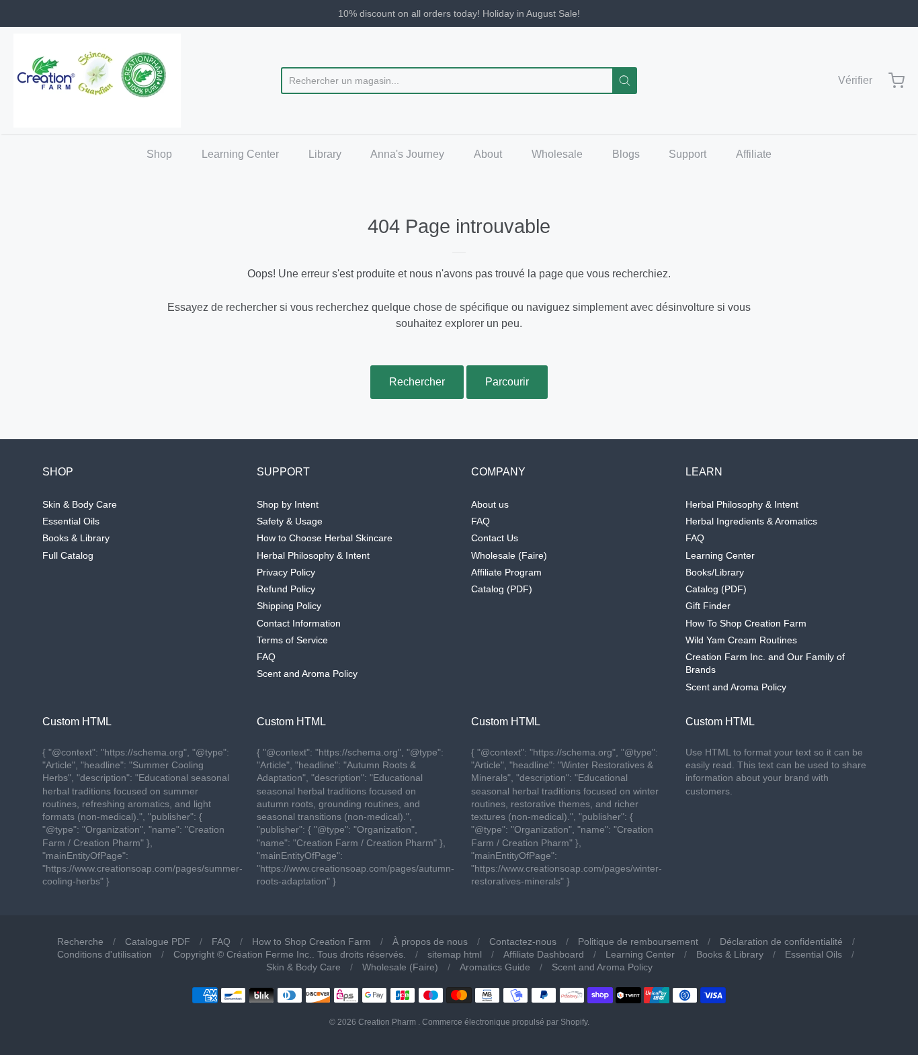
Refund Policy (286, 589)
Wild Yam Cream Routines (741, 640)
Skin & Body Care (79, 504)
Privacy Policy (286, 572)
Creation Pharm (387, 1022)
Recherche (80, 941)
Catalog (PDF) (501, 589)
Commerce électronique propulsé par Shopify (504, 1022)
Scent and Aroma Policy (307, 673)
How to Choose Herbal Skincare (324, 538)
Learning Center (240, 154)
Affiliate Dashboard (543, 954)
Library (324, 154)
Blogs (626, 154)
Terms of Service (292, 640)
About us (490, 504)
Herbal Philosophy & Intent (313, 555)
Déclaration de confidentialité (781, 941)
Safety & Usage (290, 521)
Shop (159, 154)
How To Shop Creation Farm (745, 623)
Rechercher (417, 381)
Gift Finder (708, 605)
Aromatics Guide (495, 967)
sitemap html (454, 954)
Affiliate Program (506, 572)
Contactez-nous (522, 941)
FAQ (266, 656)
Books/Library (714, 572)
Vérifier (855, 80)
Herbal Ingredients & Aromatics (751, 521)
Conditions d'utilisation (104, 954)
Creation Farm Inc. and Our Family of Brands (765, 663)
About (488, 154)
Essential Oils (70, 521)
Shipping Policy (289, 605)
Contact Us (494, 538)
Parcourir (507, 381)
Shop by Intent (288, 504)
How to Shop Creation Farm (311, 941)
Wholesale (557, 154)
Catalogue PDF (157, 941)
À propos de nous (430, 941)
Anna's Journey (407, 154)
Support (687, 154)
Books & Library (76, 538)
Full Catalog (67, 555)
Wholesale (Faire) (509, 555)
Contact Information (299, 623)
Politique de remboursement (638, 941)
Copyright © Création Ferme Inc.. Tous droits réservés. (289, 954)
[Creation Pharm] (97, 81)
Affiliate (753, 154)
